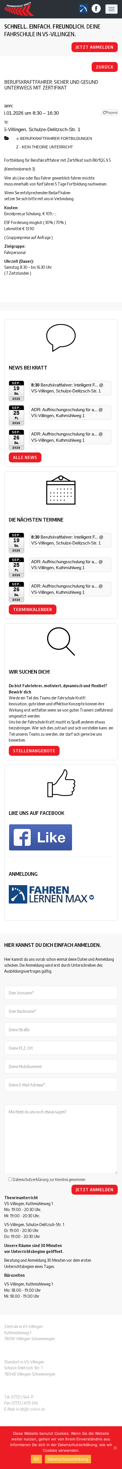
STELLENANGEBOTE (34, 750)
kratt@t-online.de (30, 1409)
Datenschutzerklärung (31, 1179)
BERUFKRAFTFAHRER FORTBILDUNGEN (55, 138)
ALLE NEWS (25, 457)
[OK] (115, 1448)
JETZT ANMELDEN (94, 47)
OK (36, 1459)
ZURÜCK (104, 66)
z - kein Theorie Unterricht (44, 147)
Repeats (113, 112)
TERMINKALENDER (32, 609)
